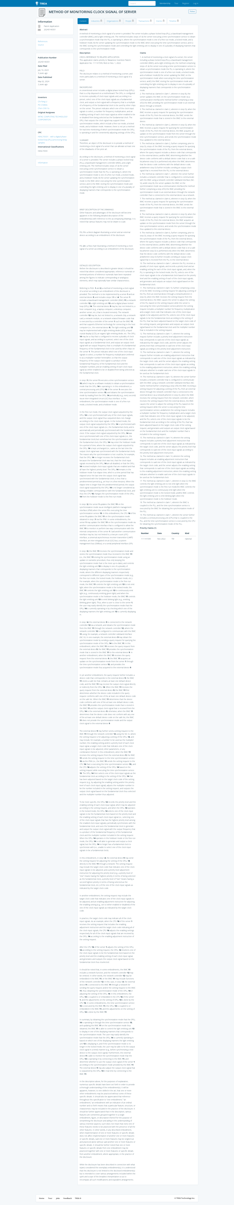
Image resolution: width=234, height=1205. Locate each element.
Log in (195, 3)
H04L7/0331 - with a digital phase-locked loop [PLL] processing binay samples (52, 139)
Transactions (144, 21)
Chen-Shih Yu (43, 108)
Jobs (58, 1198)
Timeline (173, 21)
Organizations (113, 21)
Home (41, 1198)
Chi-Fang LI (42, 101)
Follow (192, 11)
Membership (165, 3)
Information (43, 162)
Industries (95, 21)
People (129, 21)
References (43, 41)
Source (41, 44)
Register (185, 3)
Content (83, 21)
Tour (176, 3)
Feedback (67, 1198)
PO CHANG (42, 105)
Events (159, 21)
